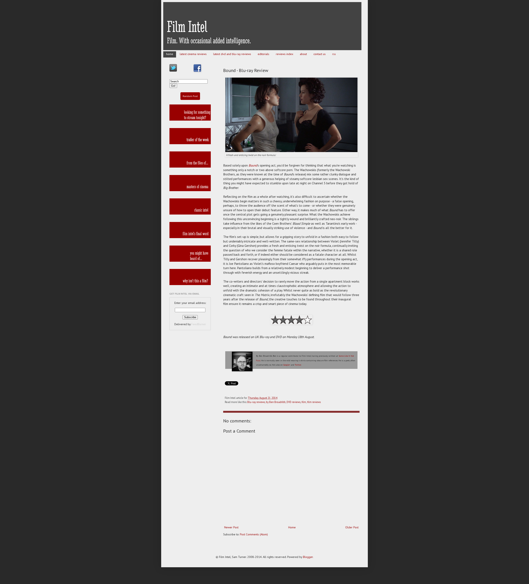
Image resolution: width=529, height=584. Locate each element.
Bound (253, 165)
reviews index (284, 54)
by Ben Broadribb (276, 402)
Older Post (352, 527)
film (303, 402)
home (169, 54)
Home (292, 527)
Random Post (190, 96)
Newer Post (231, 527)
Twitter (298, 364)
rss (334, 54)
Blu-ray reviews (256, 402)
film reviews (314, 402)
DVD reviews (293, 402)
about (303, 54)
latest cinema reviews (193, 54)
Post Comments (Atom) (254, 534)
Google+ (286, 364)
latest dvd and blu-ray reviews (232, 54)
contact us (319, 54)
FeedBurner (198, 324)
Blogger (308, 557)
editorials (263, 54)
